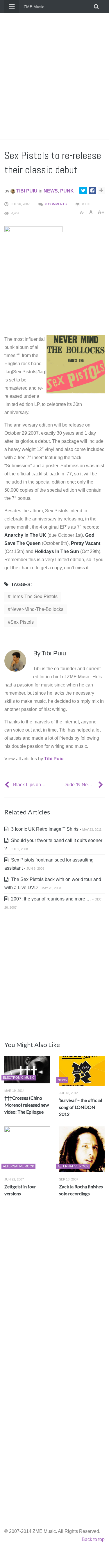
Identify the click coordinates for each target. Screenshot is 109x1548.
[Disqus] (54, 1287)
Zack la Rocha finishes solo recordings (81, 1190)
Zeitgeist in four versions (20, 1190)
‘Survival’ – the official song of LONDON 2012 (80, 1107)
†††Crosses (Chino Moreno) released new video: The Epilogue (26, 1104)
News (51, 190)
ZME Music (34, 6)
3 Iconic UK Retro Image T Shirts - (55, 829)
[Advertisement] (54, 76)
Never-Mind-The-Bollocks (36, 609)
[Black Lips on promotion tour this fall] (7, 784)
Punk (67, 190)
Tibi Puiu (26, 190)
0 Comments (56, 204)
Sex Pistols (22, 622)
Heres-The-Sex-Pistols (34, 596)
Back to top (93, 1539)
